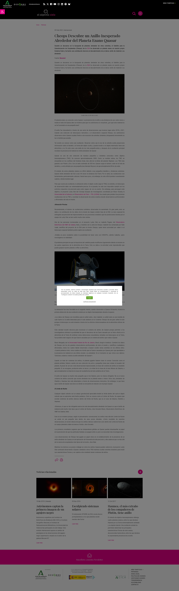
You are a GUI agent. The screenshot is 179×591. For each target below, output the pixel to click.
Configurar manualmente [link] (89, 301)
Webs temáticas (168, 3)
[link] (2, 11)
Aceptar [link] (89, 297)
